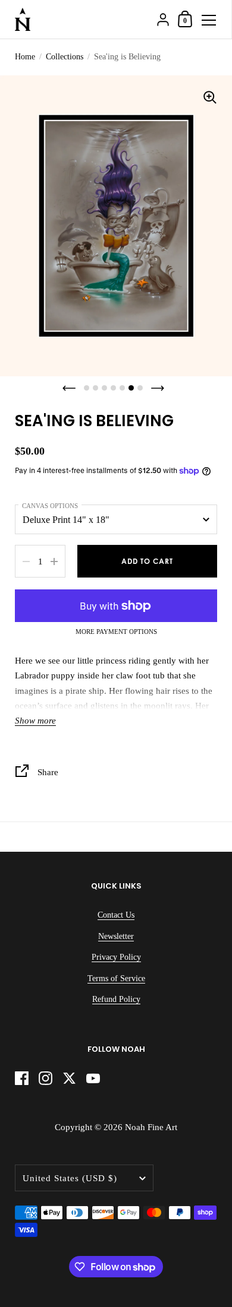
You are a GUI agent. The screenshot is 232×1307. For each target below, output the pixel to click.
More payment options (116, 632)
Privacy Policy (116, 957)
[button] (69, 388)
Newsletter (116, 936)
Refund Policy (116, 999)
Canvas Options (50, 505)
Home (25, 56)
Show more (35, 720)
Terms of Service (116, 978)
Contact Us (116, 915)
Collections (64, 56)
